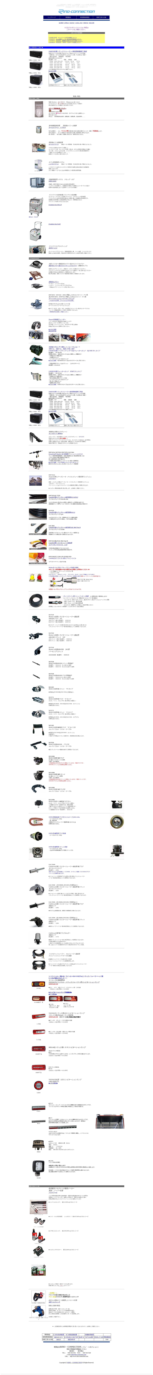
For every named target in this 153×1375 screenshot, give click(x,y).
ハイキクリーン (54, 164)
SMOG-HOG (52, 181)
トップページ (52, 17)
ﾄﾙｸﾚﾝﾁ (58, 1339)
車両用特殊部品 (84, 17)
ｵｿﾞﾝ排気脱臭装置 (71, 1334)
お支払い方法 (78, 23)
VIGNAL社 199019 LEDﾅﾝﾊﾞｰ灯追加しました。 (69, 42)
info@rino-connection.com (78, 1354)
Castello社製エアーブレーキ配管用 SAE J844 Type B (64, 527)
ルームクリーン (54, 144)
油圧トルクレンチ (54, 1302)
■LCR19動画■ (53, 1083)
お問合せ (66, 23)
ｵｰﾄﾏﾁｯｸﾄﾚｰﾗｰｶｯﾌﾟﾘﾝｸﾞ (71, 1337)
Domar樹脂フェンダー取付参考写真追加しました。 (69, 39)
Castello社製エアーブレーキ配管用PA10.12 (62, 512)
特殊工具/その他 (101, 17)
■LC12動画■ (53, 994)
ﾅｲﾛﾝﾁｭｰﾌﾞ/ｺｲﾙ (98, 1337)
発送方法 (85, 23)
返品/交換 (91, 23)
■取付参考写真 (52, 331)
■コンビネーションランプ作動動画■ (60, 992)
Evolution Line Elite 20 (55, 205)
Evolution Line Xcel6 (54, 224)
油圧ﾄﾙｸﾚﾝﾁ (71, 1339)
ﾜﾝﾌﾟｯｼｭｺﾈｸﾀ (89, 1337)
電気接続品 (107, 1337)
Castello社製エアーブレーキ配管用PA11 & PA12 (63, 497)
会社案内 (61, 23)
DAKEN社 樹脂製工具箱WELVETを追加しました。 (69, 41)
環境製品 (68, 17)
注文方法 (72, 23)
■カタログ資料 (52, 71)
